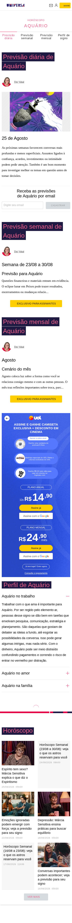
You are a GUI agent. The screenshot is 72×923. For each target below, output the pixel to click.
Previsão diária (8, 37)
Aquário (36, 25)
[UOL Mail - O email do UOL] (51, 5)
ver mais (33, 896)
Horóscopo (35, 20)
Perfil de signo (64, 37)
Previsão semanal (27, 37)
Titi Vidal (19, 82)
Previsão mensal (46, 37)
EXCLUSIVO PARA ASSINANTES (36, 303)
